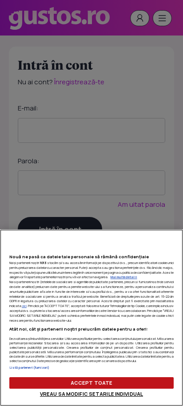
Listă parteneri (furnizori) (29, 367)
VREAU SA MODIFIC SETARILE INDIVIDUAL (91, 393)
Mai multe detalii (124, 277)
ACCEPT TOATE (91, 382)
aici (24, 306)
